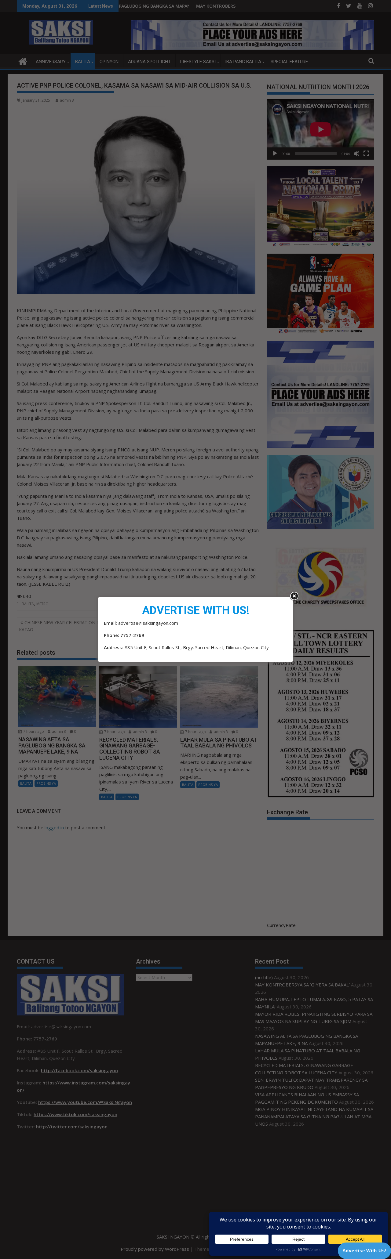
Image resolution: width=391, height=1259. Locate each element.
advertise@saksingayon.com (148, 623)
